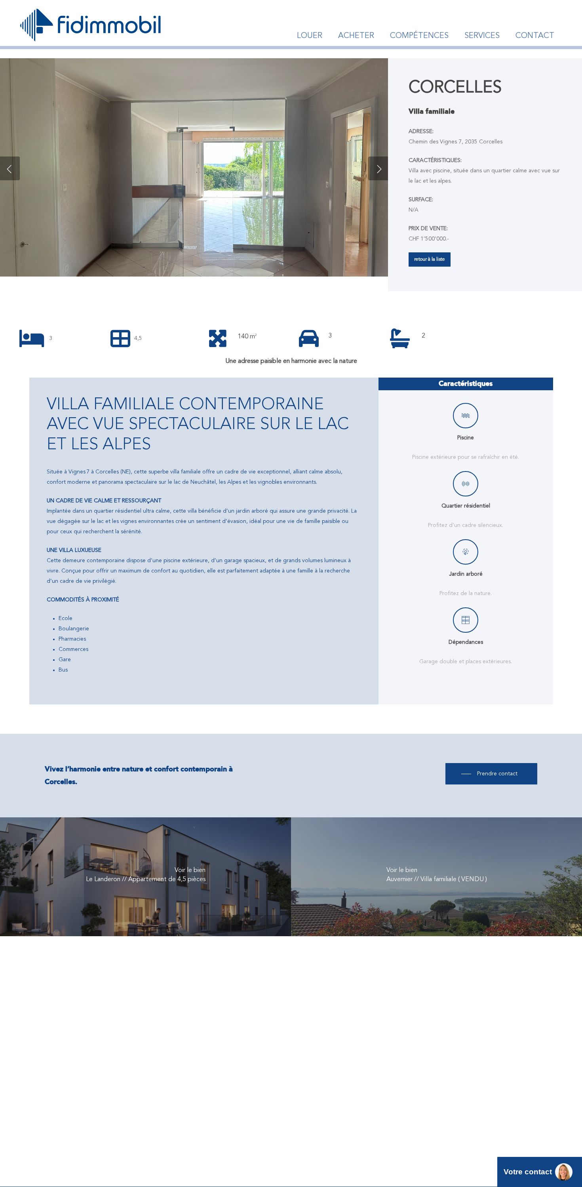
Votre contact (528, 1172)
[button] (430, 259)
